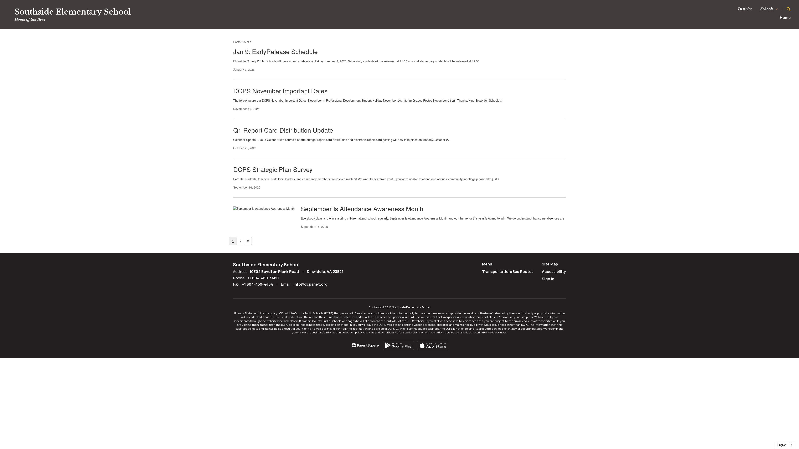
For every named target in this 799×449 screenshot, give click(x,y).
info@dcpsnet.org (311, 284)
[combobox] (785, 445)
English (781, 445)
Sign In (548, 278)
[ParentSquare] (365, 345)
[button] (769, 9)
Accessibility (554, 271)
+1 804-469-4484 (257, 284)
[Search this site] (789, 9)
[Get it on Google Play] (398, 345)
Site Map (550, 264)
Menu (487, 264)
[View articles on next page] (248, 241)
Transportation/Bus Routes (507, 271)
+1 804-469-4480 (263, 277)
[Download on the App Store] (432, 345)
